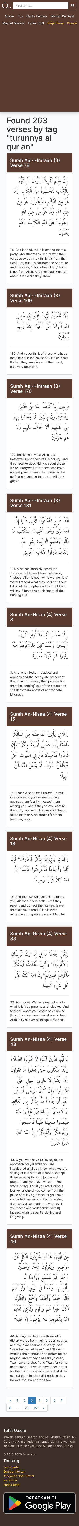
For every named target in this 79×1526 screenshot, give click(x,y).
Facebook (10, 1480)
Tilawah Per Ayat (62, 16)
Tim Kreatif (11, 1467)
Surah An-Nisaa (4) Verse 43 (38, 1041)
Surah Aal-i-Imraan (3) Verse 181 (35, 503)
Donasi (72, 23)
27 (36, 1408)
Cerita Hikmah (37, 16)
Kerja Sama (56, 23)
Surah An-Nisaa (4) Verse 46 (38, 1238)
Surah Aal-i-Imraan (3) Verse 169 (35, 298)
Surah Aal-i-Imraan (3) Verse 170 (35, 388)
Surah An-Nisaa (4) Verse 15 (38, 716)
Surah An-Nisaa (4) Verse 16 (38, 841)
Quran (9, 16)
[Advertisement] (39, 70)
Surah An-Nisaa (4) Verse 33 (38, 936)
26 (27, 1408)
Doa (20, 16)
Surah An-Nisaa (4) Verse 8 (38, 617)
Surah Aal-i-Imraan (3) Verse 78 (35, 163)
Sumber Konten (14, 1471)
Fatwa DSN (36, 23)
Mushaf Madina (13, 23)
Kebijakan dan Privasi (18, 1476)
